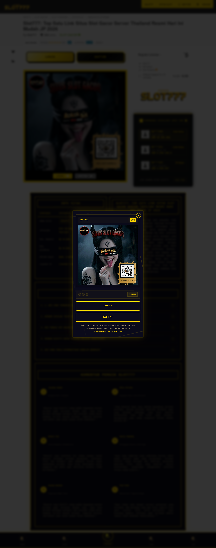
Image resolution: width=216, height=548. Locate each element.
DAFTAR (108, 317)
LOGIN (108, 305)
